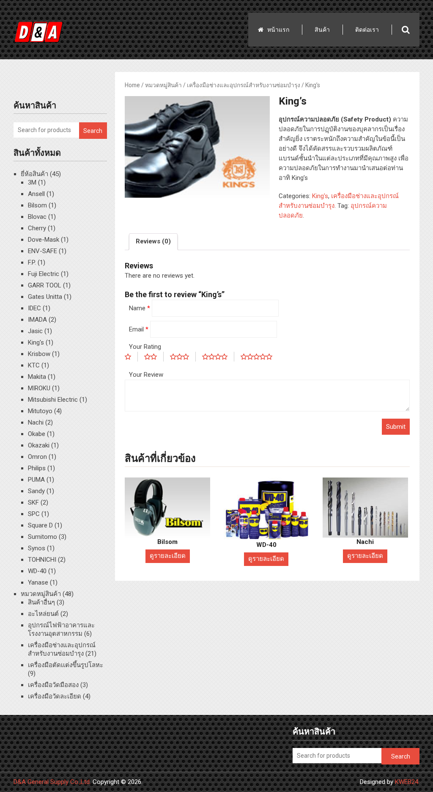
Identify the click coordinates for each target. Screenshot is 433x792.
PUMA (36, 479)
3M (32, 182)
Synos (36, 548)
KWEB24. (407, 782)
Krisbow (39, 354)
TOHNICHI (42, 559)
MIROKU (39, 388)
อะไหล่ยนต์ (43, 614)
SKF (33, 502)
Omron (37, 457)
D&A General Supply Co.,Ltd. (52, 782)
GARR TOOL (44, 285)
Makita (37, 377)
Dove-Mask (43, 239)
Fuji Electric (43, 274)
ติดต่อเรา (367, 29)
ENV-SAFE (42, 251)
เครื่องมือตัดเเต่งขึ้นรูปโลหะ (65, 665)
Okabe (36, 434)
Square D (40, 525)
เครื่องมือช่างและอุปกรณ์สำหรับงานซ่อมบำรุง (243, 85)
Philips (37, 468)
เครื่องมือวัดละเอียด (54, 696)
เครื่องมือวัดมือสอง (53, 685)
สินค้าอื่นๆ (41, 602)
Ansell (36, 194)
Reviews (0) (153, 241)
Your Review (146, 374)
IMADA (37, 319)
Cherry (37, 228)
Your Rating (145, 346)
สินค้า (322, 29)
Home (132, 85)
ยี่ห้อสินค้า (34, 174)
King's (320, 196)
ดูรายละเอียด (168, 556)
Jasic (35, 331)
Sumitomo (42, 537)
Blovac (37, 217)
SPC (34, 514)
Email (138, 329)
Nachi (36, 422)
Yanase (38, 582)
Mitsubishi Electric (53, 399)
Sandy (36, 491)
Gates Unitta (45, 297)
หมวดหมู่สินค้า (163, 85)
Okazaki (38, 445)
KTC (34, 365)
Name (139, 308)
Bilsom (37, 205)
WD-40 (37, 571)
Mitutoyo (40, 411)
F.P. (32, 262)
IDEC (34, 308)
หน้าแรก (278, 29)
